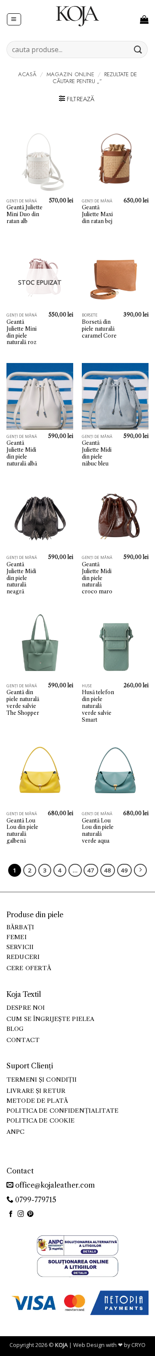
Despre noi (25, 1008)
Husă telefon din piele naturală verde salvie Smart (98, 706)
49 (124, 870)
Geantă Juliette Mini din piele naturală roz (21, 332)
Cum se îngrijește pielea (50, 1019)
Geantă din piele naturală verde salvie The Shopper (22, 702)
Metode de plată (37, 1101)
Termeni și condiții (41, 1079)
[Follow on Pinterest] (30, 1214)
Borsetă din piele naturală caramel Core (99, 329)
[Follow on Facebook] (11, 1214)
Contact (23, 1040)
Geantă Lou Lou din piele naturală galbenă (22, 830)
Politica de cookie (40, 1120)
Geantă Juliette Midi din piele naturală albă (21, 453)
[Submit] (138, 49)
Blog (15, 1029)
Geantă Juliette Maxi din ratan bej (97, 214)
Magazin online (70, 74)
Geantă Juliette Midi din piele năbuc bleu (97, 453)
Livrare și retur (35, 1091)
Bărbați (20, 927)
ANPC (15, 1132)
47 (90, 870)
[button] (14, 19)
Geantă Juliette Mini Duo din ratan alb (24, 214)
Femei (16, 937)
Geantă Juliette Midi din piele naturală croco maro (97, 578)
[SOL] (77, 1266)
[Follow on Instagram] (21, 1214)
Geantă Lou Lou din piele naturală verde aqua (98, 830)
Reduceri (23, 957)
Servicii (20, 947)
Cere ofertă (29, 968)
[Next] (140, 870)
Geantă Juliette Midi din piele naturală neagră (21, 578)
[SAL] (77, 1245)
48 (107, 870)
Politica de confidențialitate (62, 1110)
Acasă (27, 74)
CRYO (138, 1345)
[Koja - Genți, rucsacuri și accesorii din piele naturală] (77, 16)
